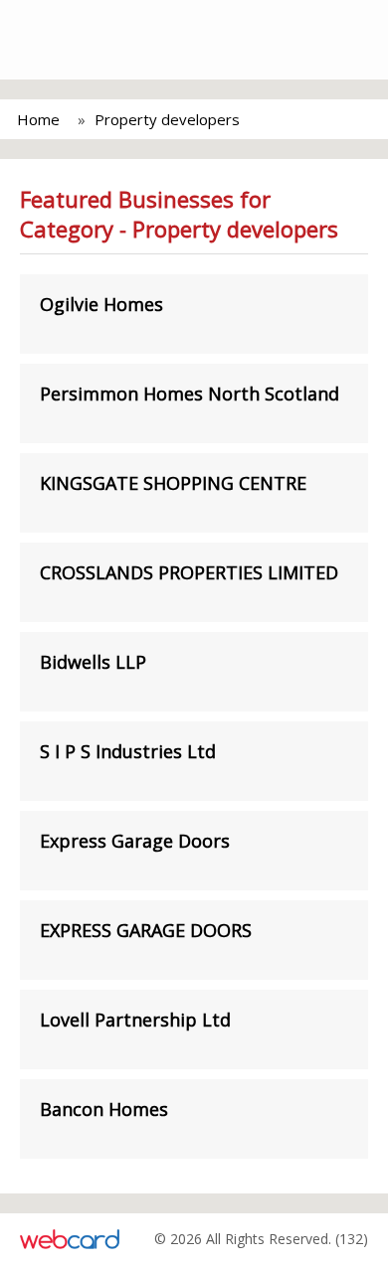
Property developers (167, 119)
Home (38, 119)
